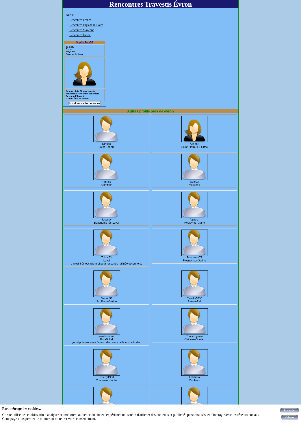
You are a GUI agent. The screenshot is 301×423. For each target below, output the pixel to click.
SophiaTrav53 (84, 42)
